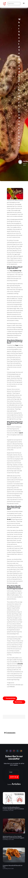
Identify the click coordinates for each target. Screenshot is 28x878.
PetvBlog (6, 810)
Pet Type (18, 153)
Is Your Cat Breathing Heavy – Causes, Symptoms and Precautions (13, 807)
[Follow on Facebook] (6, 750)
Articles (16, 783)
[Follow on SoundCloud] (21, 750)
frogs (16, 345)
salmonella (20, 663)
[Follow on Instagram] (10, 750)
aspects (21, 432)
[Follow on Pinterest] (14, 750)
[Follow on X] (17, 750)
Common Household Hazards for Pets (12, 866)
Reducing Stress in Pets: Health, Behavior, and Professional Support (13, 837)
